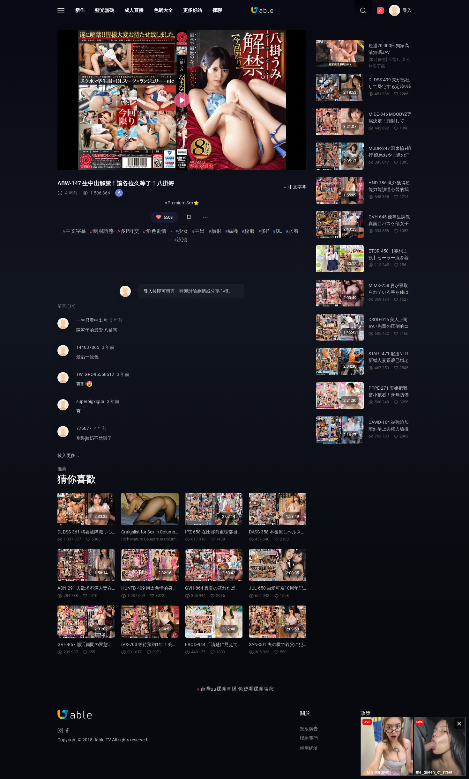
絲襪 (233, 231)
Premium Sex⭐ (183, 202)
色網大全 (163, 10)
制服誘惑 (103, 231)
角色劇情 (156, 231)
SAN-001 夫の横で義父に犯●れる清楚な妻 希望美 (298, 644)
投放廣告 (309, 728)
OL (279, 231)
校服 (249, 231)
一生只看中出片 (92, 320)
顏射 (216, 231)
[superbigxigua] (63, 409)
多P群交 (130, 231)
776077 (84, 428)
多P (265, 231)
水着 (293, 231)
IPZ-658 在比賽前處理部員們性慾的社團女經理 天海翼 (238, 531)
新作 (80, 10)
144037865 (87, 347)
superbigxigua (90, 401)
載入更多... (68, 455)
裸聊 (217, 10)
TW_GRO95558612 (95, 374)
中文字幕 (76, 231)
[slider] (144, 162)
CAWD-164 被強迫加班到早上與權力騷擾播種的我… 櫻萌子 (388, 429)
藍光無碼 (104, 10)
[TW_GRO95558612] (63, 382)
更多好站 (192, 10)
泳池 (182, 240)
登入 (148, 291)
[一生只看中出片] (63, 328)
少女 (183, 231)
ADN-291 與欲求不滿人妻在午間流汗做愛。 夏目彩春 (109, 588)
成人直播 (134, 10)
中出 (200, 231)
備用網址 (309, 748)
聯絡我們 (309, 738)
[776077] (63, 436)
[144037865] (63, 355)
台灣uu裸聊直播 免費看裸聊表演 (237, 689)
